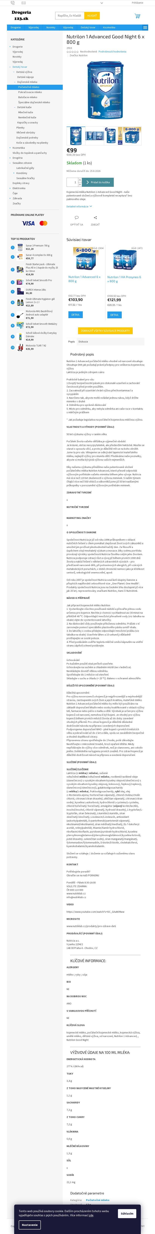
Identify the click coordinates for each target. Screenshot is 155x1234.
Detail (75, 314)
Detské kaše (24, 107)
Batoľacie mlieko (27, 97)
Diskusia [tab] (83, 342)
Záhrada (17, 198)
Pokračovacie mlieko (30, 92)
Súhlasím (127, 1214)
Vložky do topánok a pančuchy (30, 153)
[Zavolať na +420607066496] (16, 3)
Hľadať (92, 15)
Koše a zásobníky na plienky (32, 143)
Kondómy (21, 173)
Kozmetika (19, 148)
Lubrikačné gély (25, 168)
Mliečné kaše (25, 112)
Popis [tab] (71, 342)
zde (91, 1215)
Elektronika (19, 188)
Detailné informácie (77, 206)
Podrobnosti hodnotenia (112, 52)
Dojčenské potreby (27, 138)
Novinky (17, 57)
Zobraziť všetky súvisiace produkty (105, 330)
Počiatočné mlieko (28, 87)
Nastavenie (30, 1225)
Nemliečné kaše (27, 117)
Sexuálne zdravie (22, 163)
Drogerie (18, 47)
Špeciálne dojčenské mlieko (34, 102)
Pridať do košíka (100, 182)
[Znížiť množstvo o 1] (80, 184)
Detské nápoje (25, 77)
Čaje (15, 193)
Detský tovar (20, 67)
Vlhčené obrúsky (25, 133)
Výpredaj (18, 62)
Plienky (20, 128)
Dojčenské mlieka (27, 82)
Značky (17, 203)
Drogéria (17, 158)
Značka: (79, 55)
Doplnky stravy (21, 183)
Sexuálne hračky (25, 178)
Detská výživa (24, 72)
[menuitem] (16, 28)
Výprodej (18, 52)
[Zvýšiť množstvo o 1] (80, 180)
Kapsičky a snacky (27, 123)
